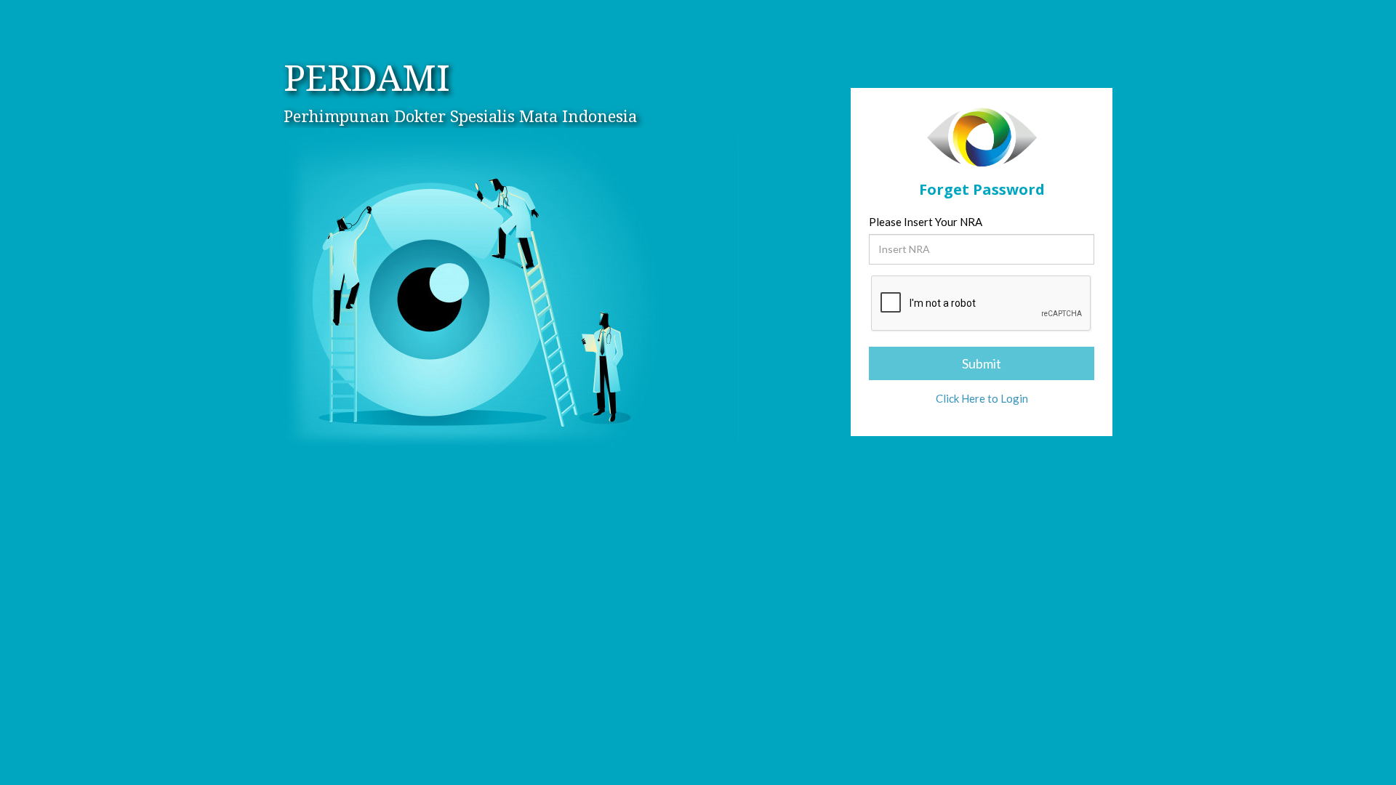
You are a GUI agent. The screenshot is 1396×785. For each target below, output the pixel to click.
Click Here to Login (982, 398)
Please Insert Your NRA (925, 221)
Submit (981, 363)
